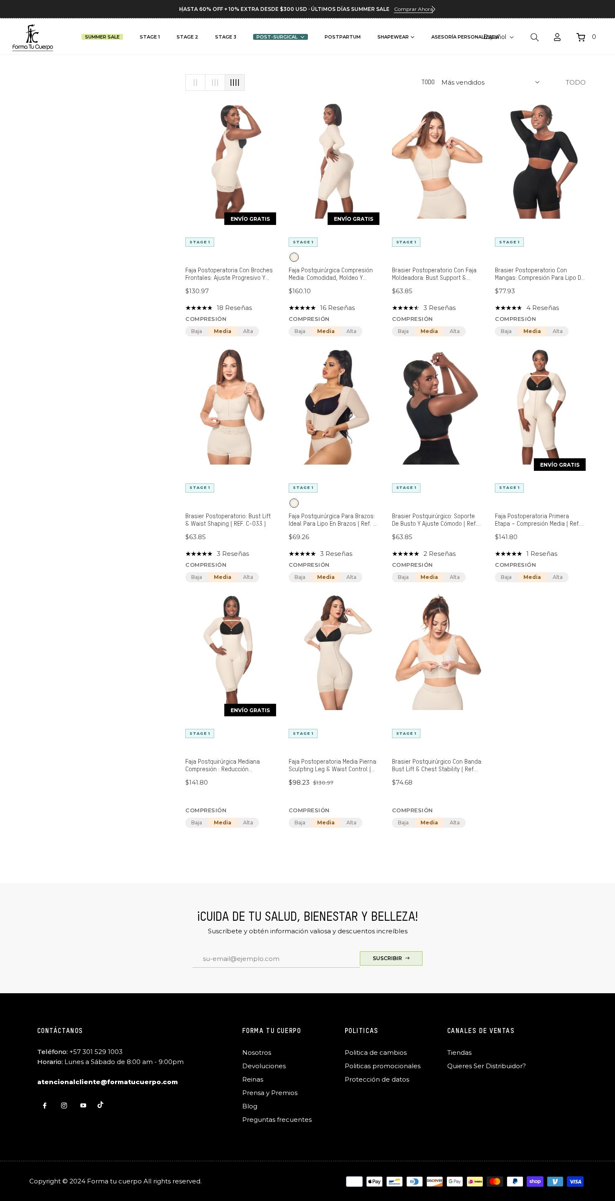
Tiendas (459, 1052)
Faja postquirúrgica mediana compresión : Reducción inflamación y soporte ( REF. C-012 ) (225, 766)
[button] (433, 9)
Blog (249, 1106)
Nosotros (256, 1052)
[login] (557, 37)
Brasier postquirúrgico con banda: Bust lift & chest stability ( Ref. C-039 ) (437, 766)
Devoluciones (264, 1066)
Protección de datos (377, 1079)
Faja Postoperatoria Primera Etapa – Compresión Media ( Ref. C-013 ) (537, 520)
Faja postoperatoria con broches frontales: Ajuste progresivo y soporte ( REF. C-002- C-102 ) (229, 274)
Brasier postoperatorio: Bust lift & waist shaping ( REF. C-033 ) (228, 520)
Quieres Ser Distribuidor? (486, 1066)
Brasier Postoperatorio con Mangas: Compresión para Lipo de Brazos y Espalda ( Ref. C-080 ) (539, 274)
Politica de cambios (376, 1052)
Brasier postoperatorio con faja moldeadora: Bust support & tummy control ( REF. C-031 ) (434, 274)
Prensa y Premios (269, 1093)
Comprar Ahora (413, 9)
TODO (428, 82)
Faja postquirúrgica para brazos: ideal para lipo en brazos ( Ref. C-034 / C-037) (334, 520)
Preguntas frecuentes (277, 1120)
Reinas (252, 1079)
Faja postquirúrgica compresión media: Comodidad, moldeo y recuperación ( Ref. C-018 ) (331, 274)
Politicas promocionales (382, 1066)
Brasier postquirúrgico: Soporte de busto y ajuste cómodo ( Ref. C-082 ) (434, 520)
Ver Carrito (486, 115)
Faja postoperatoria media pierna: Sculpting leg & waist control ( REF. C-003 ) (333, 766)
